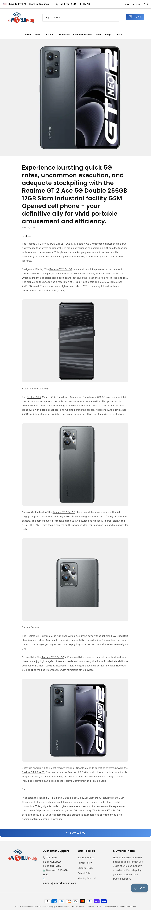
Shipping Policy (85, 868)
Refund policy (63, 906)
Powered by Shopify (47, 907)
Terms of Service (86, 857)
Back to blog (77, 832)
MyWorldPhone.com (30, 907)
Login (126, 4)
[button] (38, 34)
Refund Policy (85, 873)
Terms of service (94, 906)
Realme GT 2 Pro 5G (38, 243)
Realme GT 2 (34, 397)
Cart (146, 4)
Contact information (127, 906)
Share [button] (28, 236)
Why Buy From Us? (87, 878)
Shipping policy (110, 906)
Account (136, 4)
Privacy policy (78, 906)
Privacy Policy (85, 863)
